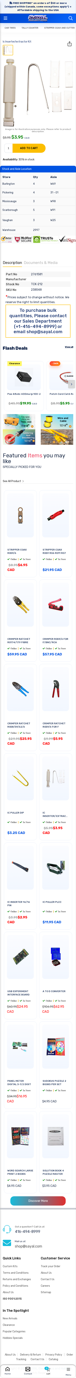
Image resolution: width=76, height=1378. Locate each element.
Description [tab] (12, 262)
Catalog (53, 1359)
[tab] (8, 50)
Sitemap (46, 1292)
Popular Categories (14, 1331)
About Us (8, 1292)
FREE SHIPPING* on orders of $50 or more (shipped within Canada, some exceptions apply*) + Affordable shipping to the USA (38, 7)
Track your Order (50, 1266)
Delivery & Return (30, 1354)
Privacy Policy (53, 1354)
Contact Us (47, 1279)
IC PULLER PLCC (52, 902)
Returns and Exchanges (17, 1279)
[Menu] (68, 1369)
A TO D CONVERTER (54, 991)
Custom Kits (10, 1266)
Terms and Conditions (16, 1272)
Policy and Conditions (15, 1285)
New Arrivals (10, 1318)
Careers (45, 1285)
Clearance (9, 1325)
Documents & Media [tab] (41, 262)
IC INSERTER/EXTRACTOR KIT (57, 816)
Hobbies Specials (13, 1338)
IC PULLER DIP (15, 812)
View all (69, 347)
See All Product (12, 481)
